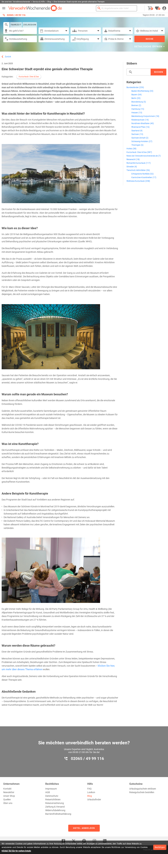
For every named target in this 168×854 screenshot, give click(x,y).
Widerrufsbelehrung (55, 810)
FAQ (89, 788)
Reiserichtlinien (53, 799)
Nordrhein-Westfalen (140, 123)
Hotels (129, 148)
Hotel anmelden (84, 828)
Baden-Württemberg (140, 91)
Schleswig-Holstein (139, 141)
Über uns (7, 803)
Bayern (134, 94)
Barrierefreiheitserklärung (58, 814)
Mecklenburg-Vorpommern (143, 116)
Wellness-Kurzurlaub (135, 181)
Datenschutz (51, 796)
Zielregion (29, 25)
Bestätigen (160, 847)
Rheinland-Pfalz (138, 127)
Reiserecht (131, 159)
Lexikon (91, 792)
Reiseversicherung (54, 803)
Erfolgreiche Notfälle (140, 174)
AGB (47, 792)
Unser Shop (9, 796)
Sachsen (135, 134)
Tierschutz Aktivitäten (136, 170)
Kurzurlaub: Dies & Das (29, 76)
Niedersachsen (138, 120)
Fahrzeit (16, 25)
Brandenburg (137, 102)
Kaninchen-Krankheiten (141, 177)
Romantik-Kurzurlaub (135, 163)
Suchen (158, 72)
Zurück (8, 56)
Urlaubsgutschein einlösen (142, 788)
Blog (89, 796)
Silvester (130, 166)
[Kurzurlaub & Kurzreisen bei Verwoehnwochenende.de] (35, 8)
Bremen (134, 105)
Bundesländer (132, 87)
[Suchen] (99, 8)
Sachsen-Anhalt (138, 138)
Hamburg (135, 109)
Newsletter (8, 792)
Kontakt (7, 788)
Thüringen (135, 145)
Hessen (134, 112)
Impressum (51, 788)
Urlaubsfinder (94, 799)
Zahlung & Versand (55, 806)
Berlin (133, 98)
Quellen (7, 799)
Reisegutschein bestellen (141, 792)
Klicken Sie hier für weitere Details (16, 851)
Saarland (135, 130)
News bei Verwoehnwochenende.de (142, 156)
